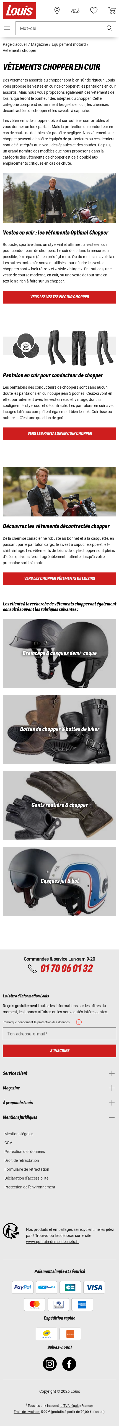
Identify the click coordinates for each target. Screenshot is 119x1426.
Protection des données (24, 1151)
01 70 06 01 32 (66, 968)
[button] (109, 28)
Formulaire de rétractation (26, 1169)
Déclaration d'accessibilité (26, 1178)
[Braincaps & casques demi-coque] (59, 653)
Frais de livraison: (27, 1412)
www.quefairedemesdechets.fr (52, 1241)
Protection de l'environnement (29, 1187)
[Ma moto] (75, 10)
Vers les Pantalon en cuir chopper (59, 433)
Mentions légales (18, 1134)
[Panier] (112, 10)
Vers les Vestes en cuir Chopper (59, 297)
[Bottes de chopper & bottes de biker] (59, 729)
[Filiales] (57, 10)
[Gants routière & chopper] (59, 805)
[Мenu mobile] (7, 28)
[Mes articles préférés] (94, 10)
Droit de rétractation (21, 1160)
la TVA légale (69, 1406)
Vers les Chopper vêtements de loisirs (59, 578)
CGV (8, 1142)
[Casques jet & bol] (59, 881)
